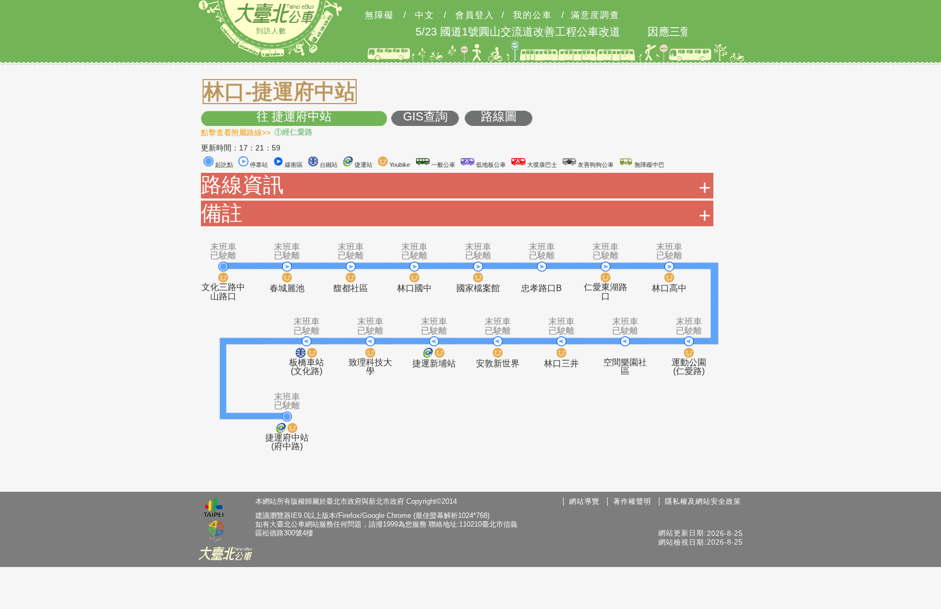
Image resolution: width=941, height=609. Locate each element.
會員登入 (474, 15)
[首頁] (274, 13)
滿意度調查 (595, 15)
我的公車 (532, 15)
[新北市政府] (216, 532)
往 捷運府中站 (294, 117)
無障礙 (379, 15)
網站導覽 (584, 501)
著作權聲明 (632, 501)
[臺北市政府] (213, 508)
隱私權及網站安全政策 (703, 501)
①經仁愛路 (293, 132)
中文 (425, 15)
